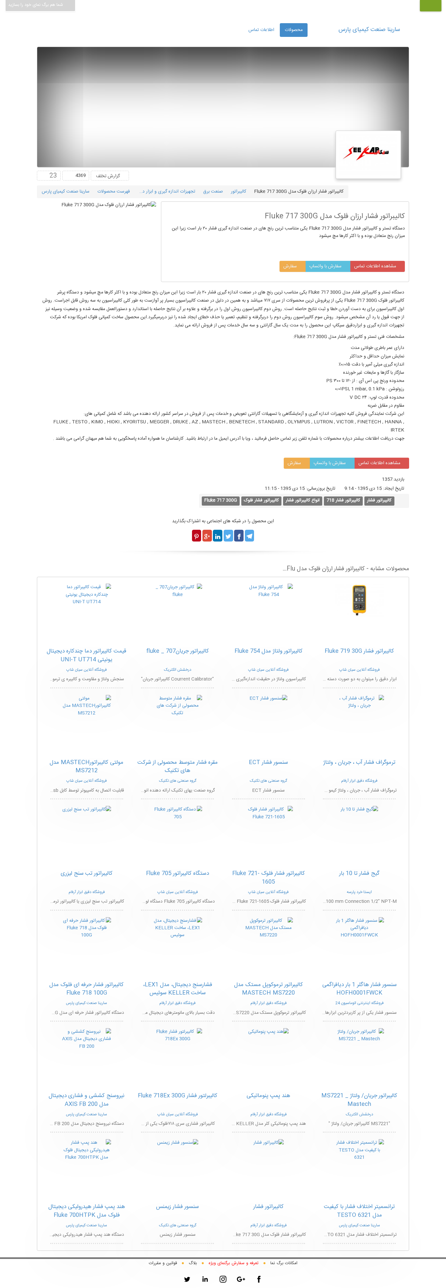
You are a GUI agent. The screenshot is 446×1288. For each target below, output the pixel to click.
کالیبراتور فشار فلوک (261, 500)
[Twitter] (187, 1279)
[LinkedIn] (205, 1279)
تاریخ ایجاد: (393, 488)
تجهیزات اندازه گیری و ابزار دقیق (165, 191)
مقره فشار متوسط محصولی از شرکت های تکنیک (177, 767)
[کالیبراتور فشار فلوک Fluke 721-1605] (268, 813)
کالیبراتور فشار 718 (343, 500)
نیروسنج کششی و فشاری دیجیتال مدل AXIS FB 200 (86, 1100)
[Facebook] (259, 1279)
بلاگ (193, 1263)
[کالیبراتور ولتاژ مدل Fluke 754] (268, 591)
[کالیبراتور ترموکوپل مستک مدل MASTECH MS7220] (268, 928)
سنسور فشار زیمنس (177, 1206)
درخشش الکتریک (177, 670)
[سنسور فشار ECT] (268, 699)
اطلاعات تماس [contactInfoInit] (261, 30)
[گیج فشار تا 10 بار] (359, 810)
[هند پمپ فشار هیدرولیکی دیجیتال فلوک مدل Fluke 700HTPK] (86, 1150)
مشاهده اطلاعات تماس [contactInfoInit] (375, 266)
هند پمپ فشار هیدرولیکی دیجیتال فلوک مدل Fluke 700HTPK (86, 1211)
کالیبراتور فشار (379, 500)
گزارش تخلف (108, 176)
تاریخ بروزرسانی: (324, 488)
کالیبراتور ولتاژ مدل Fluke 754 (268, 651)
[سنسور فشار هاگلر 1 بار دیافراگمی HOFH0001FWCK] (359, 928)
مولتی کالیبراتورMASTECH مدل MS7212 (86, 767)
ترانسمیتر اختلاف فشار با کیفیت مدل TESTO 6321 (359, 1211)
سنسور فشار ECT (268, 762)
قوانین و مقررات (163, 1263)
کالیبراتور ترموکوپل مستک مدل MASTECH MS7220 (268, 989)
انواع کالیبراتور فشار (303, 500)
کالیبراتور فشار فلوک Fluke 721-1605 (268, 878)
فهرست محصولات (113, 191)
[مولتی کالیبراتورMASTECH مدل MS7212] (86, 706)
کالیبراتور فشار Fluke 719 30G (359, 651)
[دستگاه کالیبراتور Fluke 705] (177, 813)
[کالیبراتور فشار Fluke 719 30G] (359, 600)
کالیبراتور (238, 191)
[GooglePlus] (241, 1279)
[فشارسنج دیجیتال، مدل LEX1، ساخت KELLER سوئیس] (177, 928)
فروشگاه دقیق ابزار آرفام (359, 781)
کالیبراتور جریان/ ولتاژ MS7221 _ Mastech (359, 1100)
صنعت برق (213, 191)
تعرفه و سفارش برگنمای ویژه (234, 1263)
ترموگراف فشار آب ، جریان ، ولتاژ (359, 762)
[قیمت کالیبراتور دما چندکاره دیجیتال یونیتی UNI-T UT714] (86, 595)
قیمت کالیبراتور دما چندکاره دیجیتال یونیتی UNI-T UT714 (86, 655)
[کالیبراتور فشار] (268, 1143)
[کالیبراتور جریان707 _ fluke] (177, 591)
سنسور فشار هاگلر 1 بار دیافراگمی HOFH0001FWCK (359, 989)
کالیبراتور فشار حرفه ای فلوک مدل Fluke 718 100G (86, 989)
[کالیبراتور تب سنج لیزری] (86, 810)
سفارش (290, 266)
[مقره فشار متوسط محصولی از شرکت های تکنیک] (177, 706)
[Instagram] (223, 1279)
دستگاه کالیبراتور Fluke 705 (177, 873)
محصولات (294, 30)
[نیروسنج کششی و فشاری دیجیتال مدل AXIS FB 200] (86, 1039)
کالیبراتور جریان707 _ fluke (177, 651)
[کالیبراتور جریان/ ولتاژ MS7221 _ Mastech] (359, 1036)
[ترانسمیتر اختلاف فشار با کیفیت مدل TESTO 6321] (359, 1150)
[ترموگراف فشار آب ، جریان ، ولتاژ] (359, 702)
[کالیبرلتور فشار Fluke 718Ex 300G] (177, 1036)
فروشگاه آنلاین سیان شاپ (359, 670)
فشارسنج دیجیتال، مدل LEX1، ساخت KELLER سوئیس (177, 989)
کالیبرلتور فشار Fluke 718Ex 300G (177, 1095)
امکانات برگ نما (283, 1263)
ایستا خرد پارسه (359, 892)
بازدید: (398, 479)
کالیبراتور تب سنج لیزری (87, 873)
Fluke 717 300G (220, 500)
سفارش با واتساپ (326, 266)
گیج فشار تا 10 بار (359, 873)
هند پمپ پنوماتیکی (268, 1095)
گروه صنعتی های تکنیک (268, 781)
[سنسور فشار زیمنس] (177, 1143)
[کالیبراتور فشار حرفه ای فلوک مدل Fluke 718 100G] (86, 928)
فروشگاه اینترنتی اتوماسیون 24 (359, 1003)
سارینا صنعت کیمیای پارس (369, 30)
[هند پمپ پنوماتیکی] (268, 1032)
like (43, 175)
